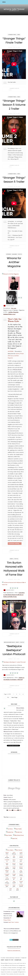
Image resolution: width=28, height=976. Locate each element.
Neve (14, 882)
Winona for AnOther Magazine (14, 262)
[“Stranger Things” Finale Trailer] (12, 90)
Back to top (9, 960)
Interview (8, 254)
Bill (7, 856)
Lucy (20, 871)
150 (8, 697)
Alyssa (7, 853)
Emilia (21, 860)
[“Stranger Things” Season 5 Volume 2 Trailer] (12, 166)
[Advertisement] (14, 764)
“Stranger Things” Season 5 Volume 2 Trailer (14, 105)
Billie (14, 856)
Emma (14, 864)
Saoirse (21, 882)
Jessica (21, 867)
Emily (7, 864)
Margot (14, 875)
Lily (14, 871)
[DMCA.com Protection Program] (14, 940)
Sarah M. (7, 885)
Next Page (14, 697)
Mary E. (21, 875)
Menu (4, 2)
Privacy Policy (7, 920)
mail (10, 922)
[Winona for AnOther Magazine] (12, 551)
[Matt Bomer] (18, 850)
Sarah (14, 885)
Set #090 (13, 308)
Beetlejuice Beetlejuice (9, 642)
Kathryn (7, 871)
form (13, 922)
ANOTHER (10, 351)
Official (10, 810)
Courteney (7, 860)
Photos (20, 254)
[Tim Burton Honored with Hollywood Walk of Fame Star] (12, 635)
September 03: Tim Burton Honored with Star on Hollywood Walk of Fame (14, 594)
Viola (10, 889)
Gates (7, 867)
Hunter (14, 867)
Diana (14, 860)
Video (18, 34)
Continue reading (14, 543)
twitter (17, 922)
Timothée (21, 885)
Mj (7, 882)
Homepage (18, 960)
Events (11, 558)
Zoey (17, 889)
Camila (21, 856)
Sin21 (2, 960)
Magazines (14, 254)
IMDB (20, 810)
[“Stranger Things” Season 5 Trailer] (12, 247)
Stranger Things (12, 34)
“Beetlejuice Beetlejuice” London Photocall (14, 650)
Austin (21, 853)
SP (10, 918)
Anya (14, 853)
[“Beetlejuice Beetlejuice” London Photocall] (12, 687)
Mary (7, 878)
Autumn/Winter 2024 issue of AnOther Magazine (16, 356)
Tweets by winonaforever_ (14, 950)
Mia (21, 878)
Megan (14, 878)
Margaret (7, 875)
